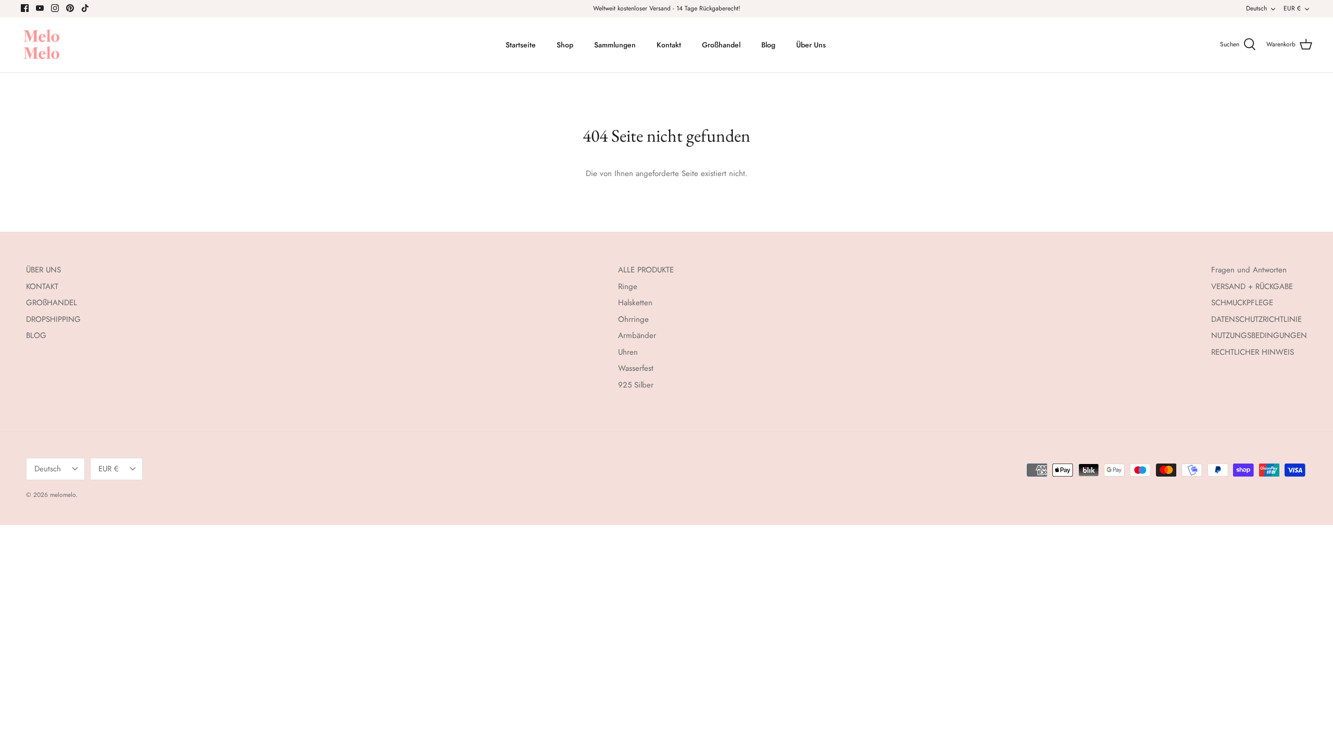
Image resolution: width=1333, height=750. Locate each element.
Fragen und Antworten (1249, 270)
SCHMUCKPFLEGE (1242, 302)
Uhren (628, 352)
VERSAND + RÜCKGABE (1252, 286)
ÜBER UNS (43, 270)
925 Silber (635, 385)
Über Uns (811, 45)
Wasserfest (635, 368)
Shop (565, 45)
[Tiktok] (85, 8)
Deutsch (1256, 8)
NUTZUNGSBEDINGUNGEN (1259, 335)
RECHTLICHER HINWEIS (1252, 352)
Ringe (627, 286)
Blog (768, 45)
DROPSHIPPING (53, 319)
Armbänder (637, 335)
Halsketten (635, 302)
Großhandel (721, 45)
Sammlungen (615, 45)
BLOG (36, 335)
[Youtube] (40, 8)
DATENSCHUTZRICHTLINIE (1256, 319)
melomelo (63, 494)
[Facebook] (25, 8)
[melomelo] (41, 45)
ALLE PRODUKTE (646, 270)
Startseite (521, 45)
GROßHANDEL (51, 302)
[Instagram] (55, 8)
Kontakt (669, 45)
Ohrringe (633, 319)
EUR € (1292, 8)
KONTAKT (42, 286)
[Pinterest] (70, 8)
